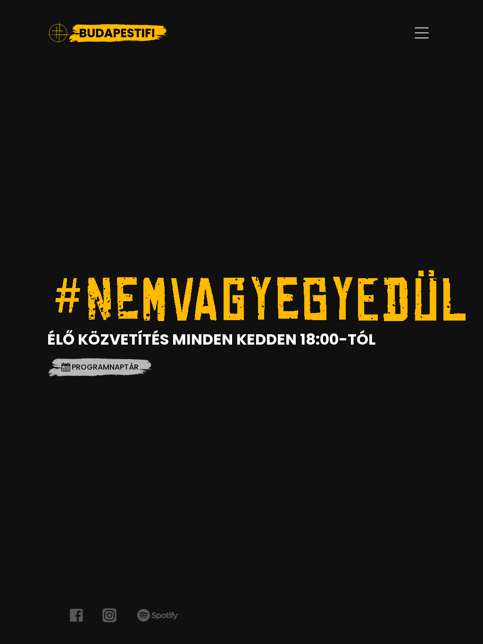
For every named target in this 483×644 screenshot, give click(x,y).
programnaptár (105, 367)
